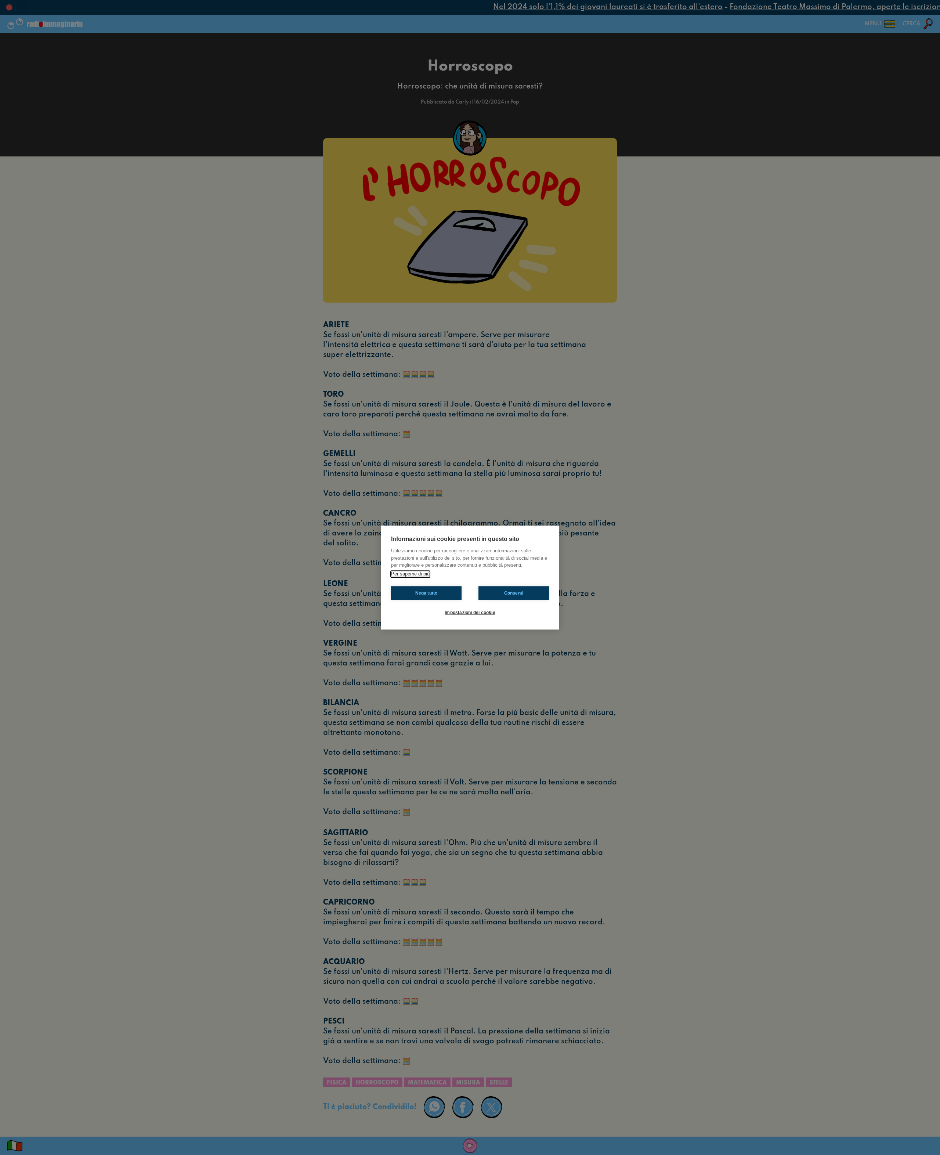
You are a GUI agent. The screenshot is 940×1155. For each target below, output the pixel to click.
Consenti (514, 593)
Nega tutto (426, 593)
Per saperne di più (410, 574)
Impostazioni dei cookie (470, 612)
